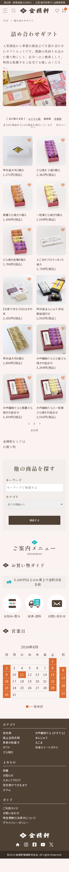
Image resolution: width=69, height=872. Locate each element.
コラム (7, 790)
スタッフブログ (12, 780)
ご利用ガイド (10, 808)
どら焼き (8, 752)
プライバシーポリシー (16, 823)
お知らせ (8, 775)
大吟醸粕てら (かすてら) (50, 733)
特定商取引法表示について (19, 818)
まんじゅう (41, 738)
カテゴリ (12, 496)
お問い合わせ (11, 813)
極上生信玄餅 (11, 738)
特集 (6, 770)
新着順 (58, 118)
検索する (34, 520)
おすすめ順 (34, 118)
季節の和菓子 (11, 742)
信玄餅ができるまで (15, 785)
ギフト (6, 747)
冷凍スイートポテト (46, 747)
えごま (39, 742)
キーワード (14, 480)
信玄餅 (7, 733)
